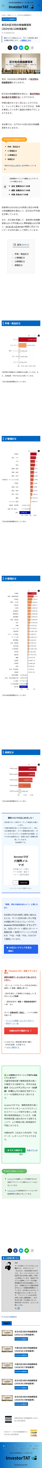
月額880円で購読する (19, 1030)
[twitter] (10, 47)
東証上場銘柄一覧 (17, 165)
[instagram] (18, 1308)
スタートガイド (21, 1446)
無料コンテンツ (25, 1448)
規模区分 (18, 265)
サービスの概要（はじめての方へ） (20, 1020)
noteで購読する (12, 1047)
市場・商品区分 (21, 253)
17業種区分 (19, 257)
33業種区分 (19, 261)
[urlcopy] (32, 47)
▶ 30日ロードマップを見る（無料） (19, 949)
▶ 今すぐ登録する (15, 1150)
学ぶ (30, 1446)
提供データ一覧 (12, 1023)
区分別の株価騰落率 (10, 1317)
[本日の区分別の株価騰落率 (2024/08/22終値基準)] (21, 47)
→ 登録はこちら (25, 40)
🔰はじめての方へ (8, 1446)
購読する (35, 1448)
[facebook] (15, 47)
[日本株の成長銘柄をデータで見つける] (21, 7)
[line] (26, 47)
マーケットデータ (12, 1448)
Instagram (12, 1190)
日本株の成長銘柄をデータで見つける (21, 1453)
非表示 (25, 244)
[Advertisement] (21, 297)
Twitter (10, 1179)
